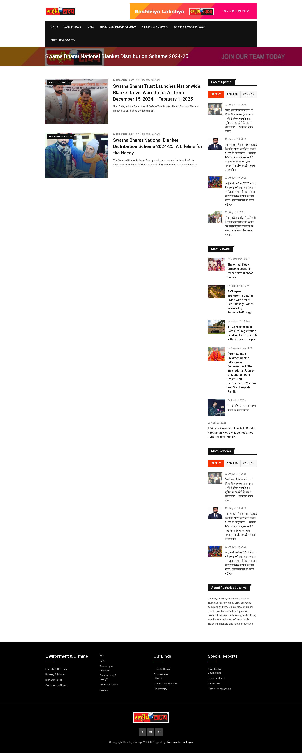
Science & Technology (189, 27)
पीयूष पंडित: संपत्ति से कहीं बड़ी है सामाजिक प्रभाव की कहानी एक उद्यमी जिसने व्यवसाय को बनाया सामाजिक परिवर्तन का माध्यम (240, 226)
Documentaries (216, 678)
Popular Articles (109, 684)
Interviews (214, 683)
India (90, 27)
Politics (104, 690)
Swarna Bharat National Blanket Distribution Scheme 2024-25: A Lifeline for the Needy (157, 146)
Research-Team (125, 80)
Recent (216, 94)
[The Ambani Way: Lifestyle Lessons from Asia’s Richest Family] (216, 264)
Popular (232, 94)
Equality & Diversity (56, 669)
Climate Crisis (162, 669)
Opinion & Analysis (155, 27)
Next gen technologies (180, 742)
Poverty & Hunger (55, 674)
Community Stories (56, 685)
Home (54, 27)
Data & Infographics (219, 689)
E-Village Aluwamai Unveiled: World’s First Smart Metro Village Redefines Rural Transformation (231, 433)
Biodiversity (160, 689)
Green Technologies (165, 683)
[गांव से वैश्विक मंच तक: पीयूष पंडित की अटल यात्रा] (216, 407)
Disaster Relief (53, 679)
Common (248, 94)
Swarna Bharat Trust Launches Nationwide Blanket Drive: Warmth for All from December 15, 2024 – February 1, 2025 (156, 93)
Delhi (102, 661)
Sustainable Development (118, 27)
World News (72, 27)
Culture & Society (63, 40)
